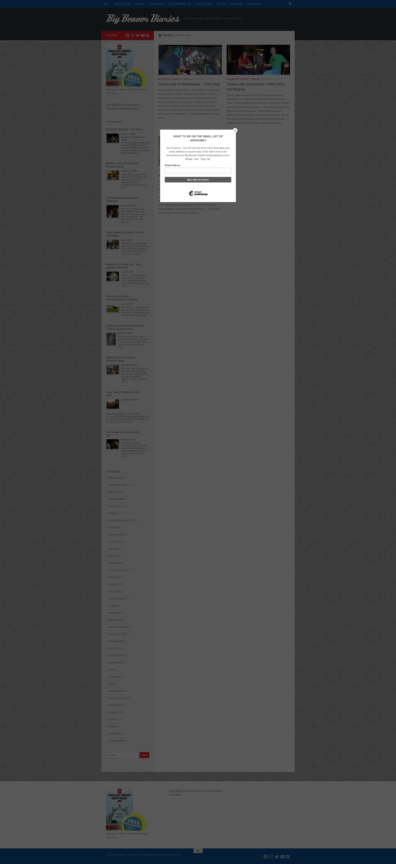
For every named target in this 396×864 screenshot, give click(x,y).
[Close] (235, 130)
